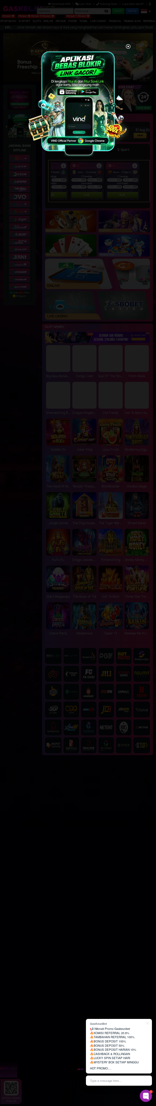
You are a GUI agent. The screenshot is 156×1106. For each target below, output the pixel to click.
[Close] (128, 47)
